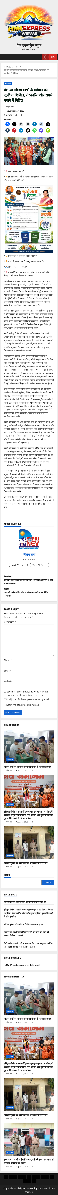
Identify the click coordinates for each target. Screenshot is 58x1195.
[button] (4, 57)
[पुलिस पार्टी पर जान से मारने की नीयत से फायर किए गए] (29, 746)
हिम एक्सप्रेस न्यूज (29, 45)
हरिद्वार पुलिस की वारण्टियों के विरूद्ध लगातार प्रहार (25, 863)
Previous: (28, 580)
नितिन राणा (9, 107)
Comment (10, 621)
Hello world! (35, 965)
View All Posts (39, 565)
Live (53, 56)
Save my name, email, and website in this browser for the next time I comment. (27, 693)
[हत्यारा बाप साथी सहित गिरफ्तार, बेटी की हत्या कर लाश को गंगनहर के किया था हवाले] (29, 1139)
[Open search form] (39, 57)
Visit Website (18, 565)
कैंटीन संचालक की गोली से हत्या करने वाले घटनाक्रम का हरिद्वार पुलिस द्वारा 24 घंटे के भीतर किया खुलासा (28, 944)
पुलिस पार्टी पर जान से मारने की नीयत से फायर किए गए (27, 766)
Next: (26, 592)
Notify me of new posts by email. (22, 704)
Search (7, 875)
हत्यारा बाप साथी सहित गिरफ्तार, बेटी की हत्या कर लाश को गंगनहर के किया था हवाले (29, 1161)
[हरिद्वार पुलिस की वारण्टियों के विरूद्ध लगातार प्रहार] (29, 842)
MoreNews (43, 1188)
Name (8, 660)
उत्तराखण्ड (8, 83)
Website (8, 681)
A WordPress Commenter (15, 965)
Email (7, 670)
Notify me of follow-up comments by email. (28, 699)
